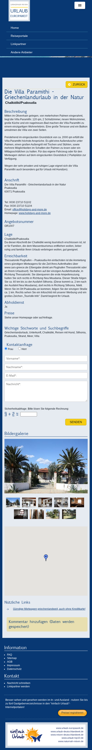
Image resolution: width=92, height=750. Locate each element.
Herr (24, 349)
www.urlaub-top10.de (72, 738)
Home (15, 27)
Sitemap (12, 658)
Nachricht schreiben (18, 683)
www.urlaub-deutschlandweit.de (67, 731)
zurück (78, 84)
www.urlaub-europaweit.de (69, 728)
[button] (46, 558)
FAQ (9, 654)
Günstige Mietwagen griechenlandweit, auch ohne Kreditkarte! (49, 608)
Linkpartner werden (18, 686)
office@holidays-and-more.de (29, 209)
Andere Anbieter (22, 52)
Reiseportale (19, 36)
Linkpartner (18, 44)
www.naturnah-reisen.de (70, 741)
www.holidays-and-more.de (35, 213)
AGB (9, 661)
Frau (10, 349)
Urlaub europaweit (19, 10)
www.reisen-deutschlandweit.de (67, 734)
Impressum (13, 665)
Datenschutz (14, 669)
